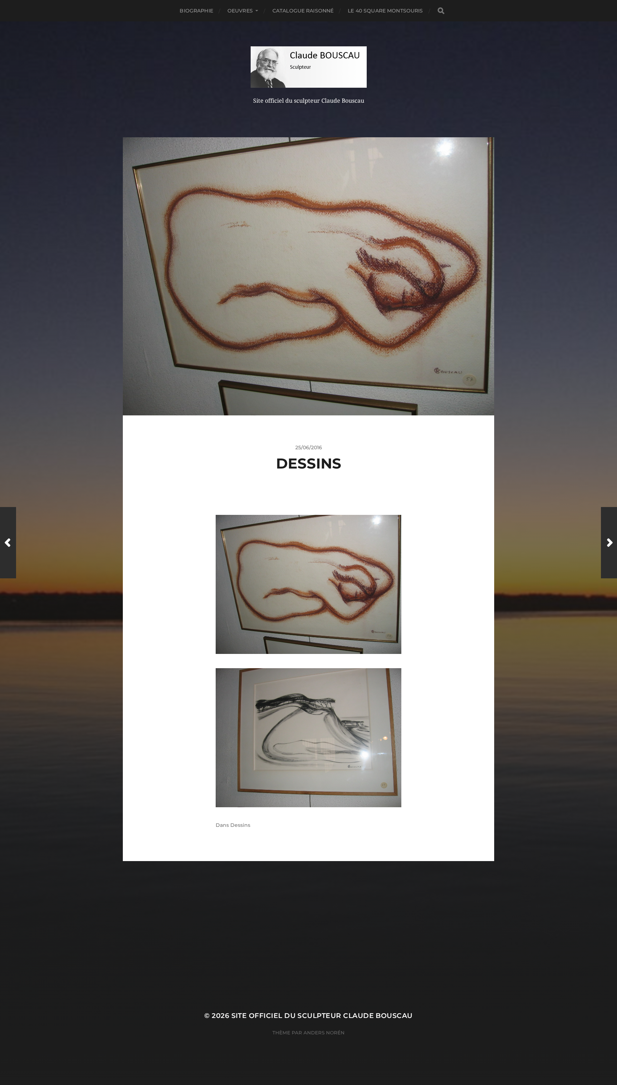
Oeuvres (240, 10)
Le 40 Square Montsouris (385, 10)
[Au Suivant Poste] (609, 542)
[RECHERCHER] (441, 10)
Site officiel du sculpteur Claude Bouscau (322, 1016)
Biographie (196, 10)
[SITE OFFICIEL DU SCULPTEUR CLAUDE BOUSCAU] (309, 67)
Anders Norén (324, 1032)
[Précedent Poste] (8, 542)
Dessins (240, 825)
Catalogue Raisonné (303, 10)
